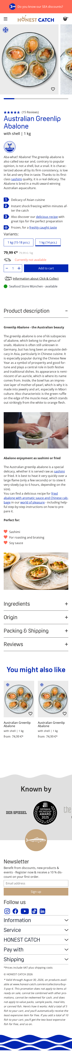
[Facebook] (15, 911)
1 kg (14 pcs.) (48, 242)
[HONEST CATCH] (36, 18)
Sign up (36, 892)
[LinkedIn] (42, 911)
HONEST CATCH (22, 939)
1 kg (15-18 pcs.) (19, 242)
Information (17, 920)
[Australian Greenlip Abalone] (19, 699)
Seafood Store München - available (33, 286)
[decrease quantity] (7, 268)
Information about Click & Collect (36, 279)
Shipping (14, 959)
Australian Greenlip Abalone (17, 724)
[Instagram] (7, 911)
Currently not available (30, 260)
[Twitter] (34, 911)
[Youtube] (25, 911)
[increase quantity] (19, 268)
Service (12, 930)
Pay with (13, 949)
